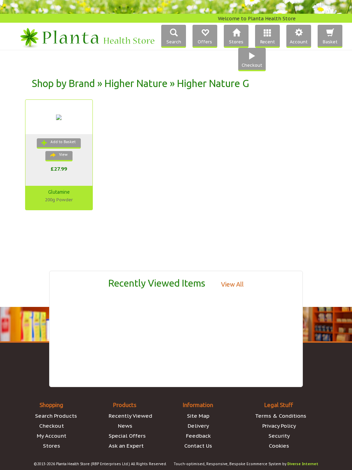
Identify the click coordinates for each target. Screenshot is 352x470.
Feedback (198, 435)
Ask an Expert (126, 445)
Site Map (198, 415)
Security (279, 435)
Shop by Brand (63, 83)
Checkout (51, 425)
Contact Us (198, 445)
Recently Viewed (130, 415)
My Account (51, 435)
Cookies (279, 445)
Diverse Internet (302, 464)
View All (232, 284)
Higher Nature (135, 83)
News (125, 425)
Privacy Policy (279, 425)
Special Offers (127, 435)
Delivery (198, 425)
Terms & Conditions (280, 415)
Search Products (56, 415)
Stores (51, 445)
